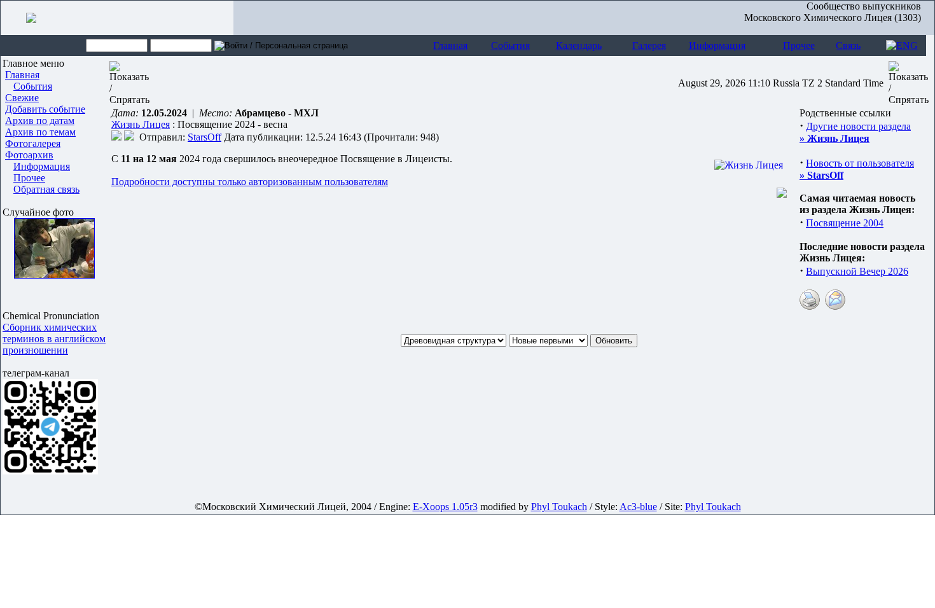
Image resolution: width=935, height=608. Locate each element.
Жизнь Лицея (140, 124)
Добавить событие (45, 109)
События (510, 45)
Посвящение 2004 (844, 223)
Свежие (22, 97)
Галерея (649, 45)
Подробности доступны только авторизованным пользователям (249, 181)
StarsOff (204, 137)
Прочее (799, 45)
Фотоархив (29, 154)
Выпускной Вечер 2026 (857, 271)
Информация (717, 45)
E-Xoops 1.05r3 (445, 506)
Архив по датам (39, 120)
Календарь (579, 45)
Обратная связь (46, 189)
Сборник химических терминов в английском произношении (54, 339)
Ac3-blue (638, 506)
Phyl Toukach (559, 506)
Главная (450, 45)
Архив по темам (40, 132)
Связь (848, 45)
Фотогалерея (32, 143)
